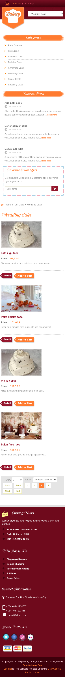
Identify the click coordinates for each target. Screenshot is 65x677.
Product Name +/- (44, 479)
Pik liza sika (8, 380)
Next (7, 491)
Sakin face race (10, 444)
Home (8, 204)
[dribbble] (22, 637)
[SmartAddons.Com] (13, 18)
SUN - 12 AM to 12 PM (18, 539)
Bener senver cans (16, 125)
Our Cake (19, 204)
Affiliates (11, 573)
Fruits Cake (13, 51)
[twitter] (6, 636)
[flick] (30, 637)
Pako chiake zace (12, 316)
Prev (18, 485)
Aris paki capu (13, 102)
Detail (7, 275)
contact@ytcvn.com (16, 615)
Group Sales (13, 578)
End (18, 491)
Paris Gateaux (15, 45)
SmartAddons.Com (32, 665)
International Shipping (18, 568)
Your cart (17, 3)
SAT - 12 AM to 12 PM (18, 534)
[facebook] (14, 637)
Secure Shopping (15, 564)
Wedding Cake (15, 73)
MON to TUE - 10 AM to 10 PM (22, 529)
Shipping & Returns (17, 559)
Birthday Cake (15, 62)
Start (7, 485)
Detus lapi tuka (14, 148)
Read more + (52, 115)
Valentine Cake (15, 56)
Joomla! (8, 669)
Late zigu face (9, 253)
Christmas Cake (16, 68)
